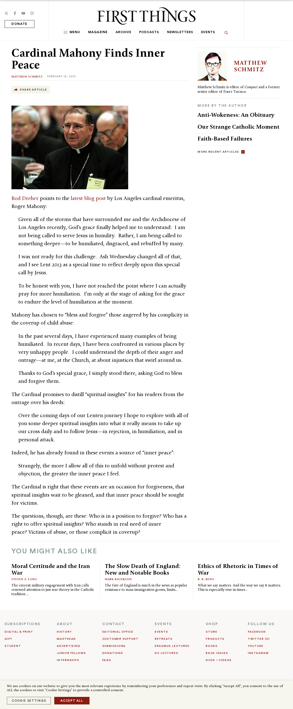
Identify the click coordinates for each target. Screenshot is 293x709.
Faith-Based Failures (225, 138)
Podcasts (149, 32)
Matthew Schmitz (27, 76)
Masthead (66, 638)
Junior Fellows (71, 653)
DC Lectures (166, 653)
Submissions (114, 646)
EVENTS (163, 624)
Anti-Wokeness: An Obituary (236, 114)
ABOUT (65, 624)
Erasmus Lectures (172, 646)
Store (211, 631)
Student (13, 646)
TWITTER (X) (259, 638)
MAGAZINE (98, 32)
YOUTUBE (255, 646)
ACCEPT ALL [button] (71, 700)
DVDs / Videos (219, 660)
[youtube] (23, 13)
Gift (9, 638)
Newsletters (180, 32)
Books (212, 646)
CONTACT (113, 624)
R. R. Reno (206, 579)
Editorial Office (117, 631)
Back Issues (217, 653)
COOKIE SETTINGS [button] (29, 700)
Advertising (68, 646)
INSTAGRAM (258, 653)
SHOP (212, 624)
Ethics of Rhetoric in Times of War (238, 569)
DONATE (19, 24)
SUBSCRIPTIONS (23, 624)
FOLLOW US (261, 624)
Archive (123, 32)
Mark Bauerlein (118, 579)
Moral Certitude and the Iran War (50, 569)
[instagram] (32, 13)
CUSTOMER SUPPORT (120, 638)
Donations (112, 653)
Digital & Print (19, 631)
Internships (68, 660)
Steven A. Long (24, 579)
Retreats (164, 638)
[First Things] (146, 16)
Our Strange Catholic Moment (239, 126)
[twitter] (6, 13)
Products (215, 638)
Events (208, 32)
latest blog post (89, 198)
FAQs (106, 660)
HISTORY (64, 631)
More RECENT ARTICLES (218, 151)
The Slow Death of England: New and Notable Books (142, 569)
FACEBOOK (257, 631)
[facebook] (14, 13)
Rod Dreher (25, 198)
